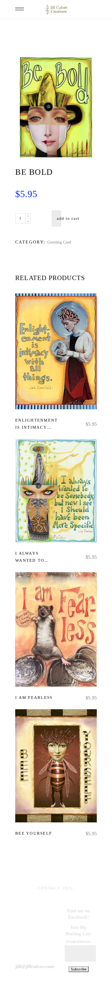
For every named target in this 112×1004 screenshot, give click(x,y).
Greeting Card (59, 242)
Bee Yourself (33, 833)
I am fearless (33, 697)
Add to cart (68, 218)
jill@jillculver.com (34, 966)
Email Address (78, 941)
